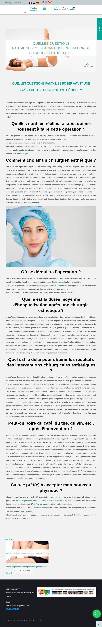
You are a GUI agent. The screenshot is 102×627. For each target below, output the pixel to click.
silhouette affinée (40, 501)
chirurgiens (59, 282)
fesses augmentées (24, 501)
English (33, 8)
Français (33, 11)
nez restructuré (55, 501)
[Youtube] (49, 3)
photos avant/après (42, 508)
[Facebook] (43, 3)
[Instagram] (46, 3)
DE (25, 12)
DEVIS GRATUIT (12, 609)
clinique (24, 154)
